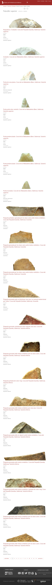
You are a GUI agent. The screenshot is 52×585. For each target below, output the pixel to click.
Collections (9, 6)
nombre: (5, 33)
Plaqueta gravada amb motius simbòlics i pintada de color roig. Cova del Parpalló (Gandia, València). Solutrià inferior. (24, 490)
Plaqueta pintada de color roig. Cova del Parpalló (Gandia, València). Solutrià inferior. (24, 382)
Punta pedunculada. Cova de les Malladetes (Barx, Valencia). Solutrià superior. (24, 137)
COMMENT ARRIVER (9, 569)
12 (33, 558)
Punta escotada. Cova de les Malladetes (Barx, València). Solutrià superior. (23, 192)
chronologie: (5, 39)
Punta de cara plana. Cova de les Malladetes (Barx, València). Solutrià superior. (24, 83)
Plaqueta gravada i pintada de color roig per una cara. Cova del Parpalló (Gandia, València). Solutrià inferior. (22, 327)
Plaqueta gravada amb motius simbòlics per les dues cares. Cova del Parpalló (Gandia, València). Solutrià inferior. (24, 354)
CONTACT (26, 570)
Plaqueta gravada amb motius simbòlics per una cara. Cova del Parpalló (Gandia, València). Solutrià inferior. (22, 409)
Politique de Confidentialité (8, 581)
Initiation (5, 6)
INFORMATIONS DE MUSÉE (43, 570)
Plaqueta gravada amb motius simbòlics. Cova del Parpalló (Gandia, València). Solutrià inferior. (24, 463)
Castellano (42, 1)
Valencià (38, 1)
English (46, 1)
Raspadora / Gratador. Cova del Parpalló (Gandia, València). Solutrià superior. (24, 31)
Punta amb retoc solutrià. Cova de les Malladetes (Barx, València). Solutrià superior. (23, 110)
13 (36, 558)
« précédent (6, 558)
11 (31, 558)
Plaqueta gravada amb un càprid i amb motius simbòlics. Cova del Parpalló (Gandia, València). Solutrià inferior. (23, 436)
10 (29, 558)
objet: (4, 36)
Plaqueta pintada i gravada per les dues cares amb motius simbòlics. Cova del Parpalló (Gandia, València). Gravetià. (24, 219)
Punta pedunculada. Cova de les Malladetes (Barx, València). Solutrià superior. (24, 164)
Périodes (14, 6)
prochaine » (40, 558)
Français (49, 1)
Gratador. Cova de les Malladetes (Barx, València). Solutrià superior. (24, 57)
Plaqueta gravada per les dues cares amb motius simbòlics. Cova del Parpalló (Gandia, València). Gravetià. (24, 246)
